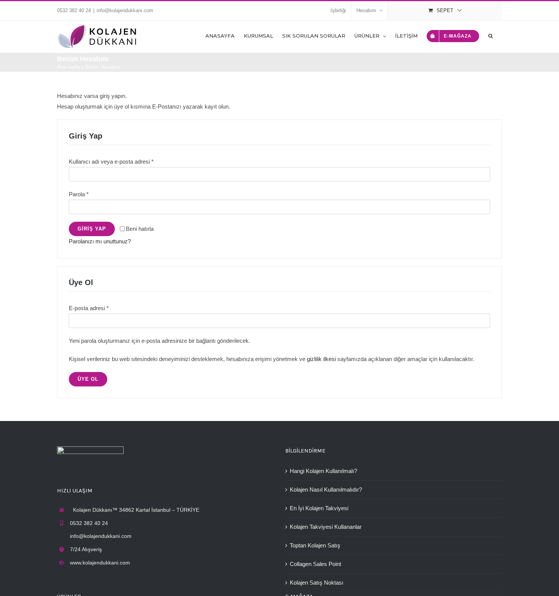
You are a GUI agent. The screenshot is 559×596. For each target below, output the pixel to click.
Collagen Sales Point (315, 564)
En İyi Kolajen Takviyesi (319, 508)
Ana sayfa (68, 67)
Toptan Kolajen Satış (315, 545)
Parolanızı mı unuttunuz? (100, 241)
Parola (79, 194)
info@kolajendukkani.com (125, 10)
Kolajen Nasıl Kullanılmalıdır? (326, 489)
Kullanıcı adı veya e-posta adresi (111, 161)
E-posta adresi (89, 308)
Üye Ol (88, 379)
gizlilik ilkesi (321, 359)
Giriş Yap (92, 229)
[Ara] (490, 35)
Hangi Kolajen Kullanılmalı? (323, 471)
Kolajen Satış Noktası (316, 582)
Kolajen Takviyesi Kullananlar (326, 526)
